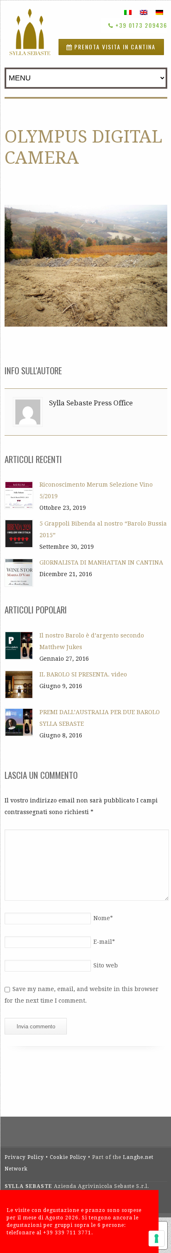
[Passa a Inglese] (143, 12)
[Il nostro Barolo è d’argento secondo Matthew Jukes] (19, 645)
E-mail (104, 941)
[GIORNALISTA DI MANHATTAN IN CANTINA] (19, 572)
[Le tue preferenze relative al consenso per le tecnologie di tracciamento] (156, 1238)
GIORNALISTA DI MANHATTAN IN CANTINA (101, 562)
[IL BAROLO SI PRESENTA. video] (19, 684)
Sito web (105, 965)
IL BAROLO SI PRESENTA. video (83, 674)
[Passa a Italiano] (128, 12)
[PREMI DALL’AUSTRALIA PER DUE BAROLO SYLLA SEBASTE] (19, 722)
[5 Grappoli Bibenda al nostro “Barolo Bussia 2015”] (19, 533)
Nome (103, 918)
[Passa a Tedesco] (159, 12)
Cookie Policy (68, 1157)
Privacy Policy (24, 1157)
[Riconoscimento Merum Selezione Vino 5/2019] (19, 494)
